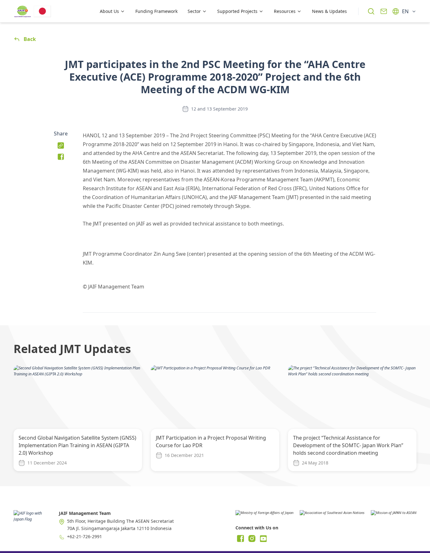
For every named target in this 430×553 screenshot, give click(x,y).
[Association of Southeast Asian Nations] (332, 515)
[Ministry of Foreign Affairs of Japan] (264, 515)
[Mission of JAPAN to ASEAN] (393, 515)
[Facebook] (240, 538)
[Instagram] (252, 538)
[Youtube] (263, 538)
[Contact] (383, 11)
